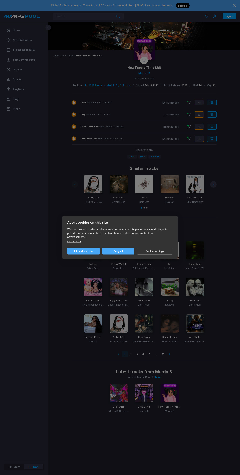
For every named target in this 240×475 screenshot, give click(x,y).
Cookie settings (155, 251)
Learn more (74, 241)
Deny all (118, 251)
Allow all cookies (83, 251)
